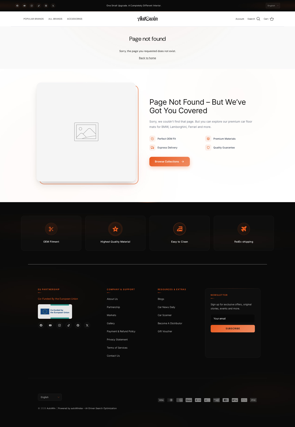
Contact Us (113, 355)
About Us (112, 298)
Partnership (113, 307)
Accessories (74, 18)
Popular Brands (34, 18)
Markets (111, 315)
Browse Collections (167, 161)
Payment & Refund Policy (121, 331)
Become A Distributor (170, 323)
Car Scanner (165, 315)
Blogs (161, 298)
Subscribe (233, 328)
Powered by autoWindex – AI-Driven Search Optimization (87, 408)
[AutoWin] (147, 19)
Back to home (147, 58)
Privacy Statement (117, 339)
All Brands (55, 18)
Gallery (111, 323)
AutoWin (51, 408)
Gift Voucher (165, 331)
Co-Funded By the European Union (58, 298)
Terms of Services (117, 347)
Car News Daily (166, 307)
